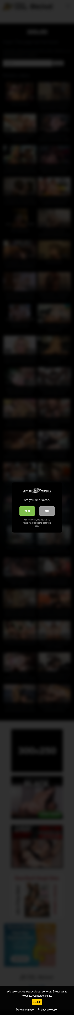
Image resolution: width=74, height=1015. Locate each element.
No (47, 511)
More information (25, 1009)
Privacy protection (48, 1009)
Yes (27, 511)
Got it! (37, 1002)
